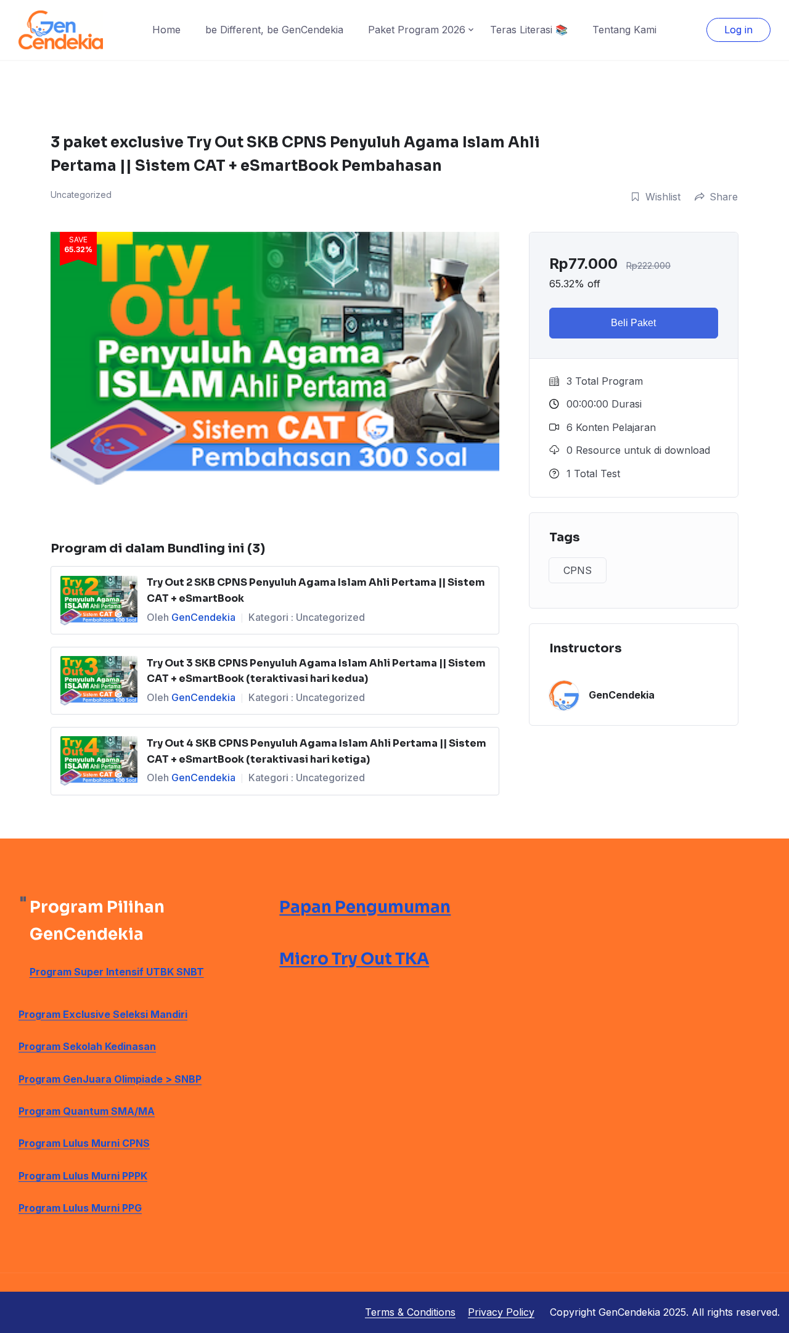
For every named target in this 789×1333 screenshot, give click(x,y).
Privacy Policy (501, 1312)
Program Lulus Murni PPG (80, 1208)
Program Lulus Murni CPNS (84, 1143)
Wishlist (663, 197)
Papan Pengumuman (365, 907)
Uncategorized (330, 617)
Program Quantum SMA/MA (86, 1111)
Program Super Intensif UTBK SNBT (117, 972)
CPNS (577, 570)
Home (166, 29)
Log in (738, 29)
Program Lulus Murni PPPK (82, 1176)
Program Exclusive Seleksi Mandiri (102, 1014)
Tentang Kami (624, 29)
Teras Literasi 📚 (529, 29)
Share (723, 197)
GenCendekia (203, 617)
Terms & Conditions (410, 1312)
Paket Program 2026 (416, 29)
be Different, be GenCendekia (274, 29)
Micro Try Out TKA (354, 959)
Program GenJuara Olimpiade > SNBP (110, 1079)
